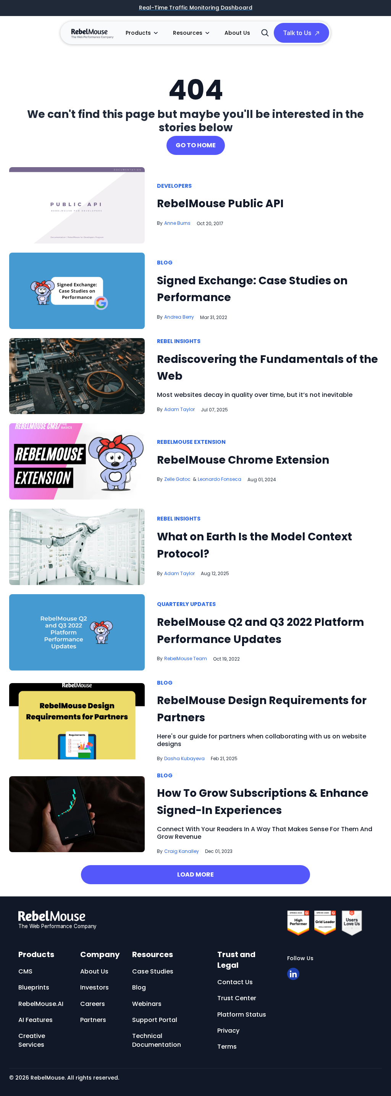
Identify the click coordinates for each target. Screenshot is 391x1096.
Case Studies (152, 971)
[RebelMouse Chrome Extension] (77, 461)
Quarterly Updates (186, 604)
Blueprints (33, 987)
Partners (93, 1019)
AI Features (35, 1019)
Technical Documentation (156, 1040)
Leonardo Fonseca (219, 479)
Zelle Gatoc (177, 479)
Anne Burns (177, 223)
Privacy (228, 1030)
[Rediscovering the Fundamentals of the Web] (77, 375)
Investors (94, 987)
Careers (92, 1003)
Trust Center (236, 998)
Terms (227, 1046)
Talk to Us (297, 33)
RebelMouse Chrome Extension (243, 460)
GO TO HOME (196, 145)
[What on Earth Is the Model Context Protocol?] (77, 546)
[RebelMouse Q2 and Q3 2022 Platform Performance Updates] (77, 631)
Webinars (147, 1003)
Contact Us (235, 982)
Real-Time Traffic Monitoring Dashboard (195, 8)
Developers (174, 186)
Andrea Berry (179, 317)
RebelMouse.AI (40, 1003)
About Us (237, 33)
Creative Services (31, 1040)
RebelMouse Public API (220, 203)
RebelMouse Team (185, 658)
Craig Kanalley (181, 851)
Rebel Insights (178, 341)
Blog (165, 262)
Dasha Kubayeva (184, 758)
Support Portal (154, 1019)
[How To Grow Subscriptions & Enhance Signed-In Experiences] (77, 813)
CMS (25, 971)
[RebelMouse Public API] (77, 204)
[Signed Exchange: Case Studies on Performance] (77, 290)
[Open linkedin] (293, 974)
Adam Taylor (179, 409)
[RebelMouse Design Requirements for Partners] (77, 721)
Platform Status (241, 1014)
